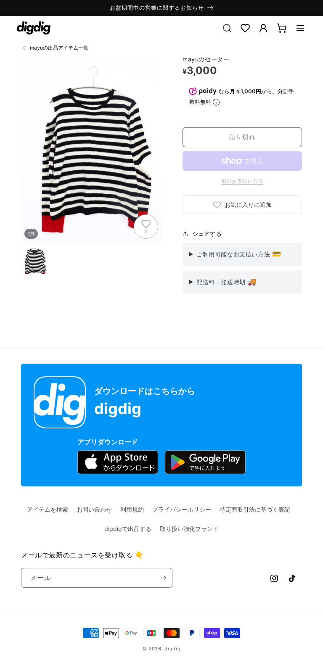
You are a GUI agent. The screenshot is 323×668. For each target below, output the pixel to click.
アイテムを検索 (47, 509)
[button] (300, 28)
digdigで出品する (127, 528)
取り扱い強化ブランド (189, 528)
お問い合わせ (94, 509)
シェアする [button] (207, 233)
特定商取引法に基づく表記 (255, 509)
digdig (172, 649)
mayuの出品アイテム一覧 (59, 48)
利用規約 (132, 509)
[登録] (163, 578)
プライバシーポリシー (181, 509)
